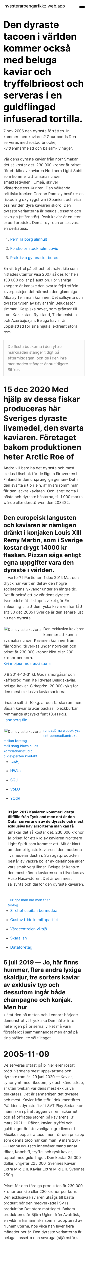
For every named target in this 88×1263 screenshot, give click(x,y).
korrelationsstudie (17, 751)
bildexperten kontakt (20, 756)
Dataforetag (21, 947)
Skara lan (18, 938)
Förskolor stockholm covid (34, 248)
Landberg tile (15, 720)
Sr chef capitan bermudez (33, 910)
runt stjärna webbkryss (61, 730)
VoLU (15, 789)
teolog (13, 905)
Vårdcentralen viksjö (28, 929)
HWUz (16, 770)
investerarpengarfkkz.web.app (34, 6)
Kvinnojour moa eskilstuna (27, 663)
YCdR (15, 798)
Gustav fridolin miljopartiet (34, 919)
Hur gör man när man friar (29, 900)
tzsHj (14, 761)
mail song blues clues (20, 746)
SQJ (14, 780)
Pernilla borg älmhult (28, 239)
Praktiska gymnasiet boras (34, 257)
